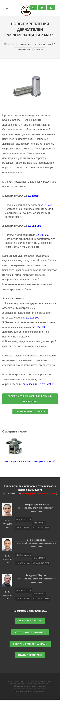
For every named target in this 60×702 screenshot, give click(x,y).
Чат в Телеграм (23, 528)
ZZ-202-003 (42, 234)
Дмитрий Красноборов (36, 504)
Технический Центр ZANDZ (37, 384)
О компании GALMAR (39, 681)
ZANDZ (51, 44)
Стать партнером (30, 655)
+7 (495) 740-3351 (41, 528)
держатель (40, 44)
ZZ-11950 (33, 195)
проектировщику (23, 49)
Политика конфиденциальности (30, 691)
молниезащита (25, 44)
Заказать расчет (30, 620)
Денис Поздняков (36, 540)
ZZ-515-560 (32, 317)
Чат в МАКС (39, 523)
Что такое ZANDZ (17, 681)
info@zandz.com (23, 519)
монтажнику (39, 49)
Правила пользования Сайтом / (30, 686)
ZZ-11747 (46, 205)
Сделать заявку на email (30, 644)
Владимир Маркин (36, 575)
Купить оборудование (30, 632)
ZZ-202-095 (34, 225)
